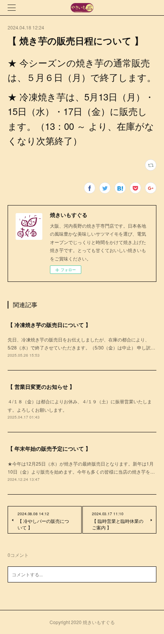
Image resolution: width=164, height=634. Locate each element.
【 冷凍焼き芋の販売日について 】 (49, 324)
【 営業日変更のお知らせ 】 (41, 386)
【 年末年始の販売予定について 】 (49, 448)
